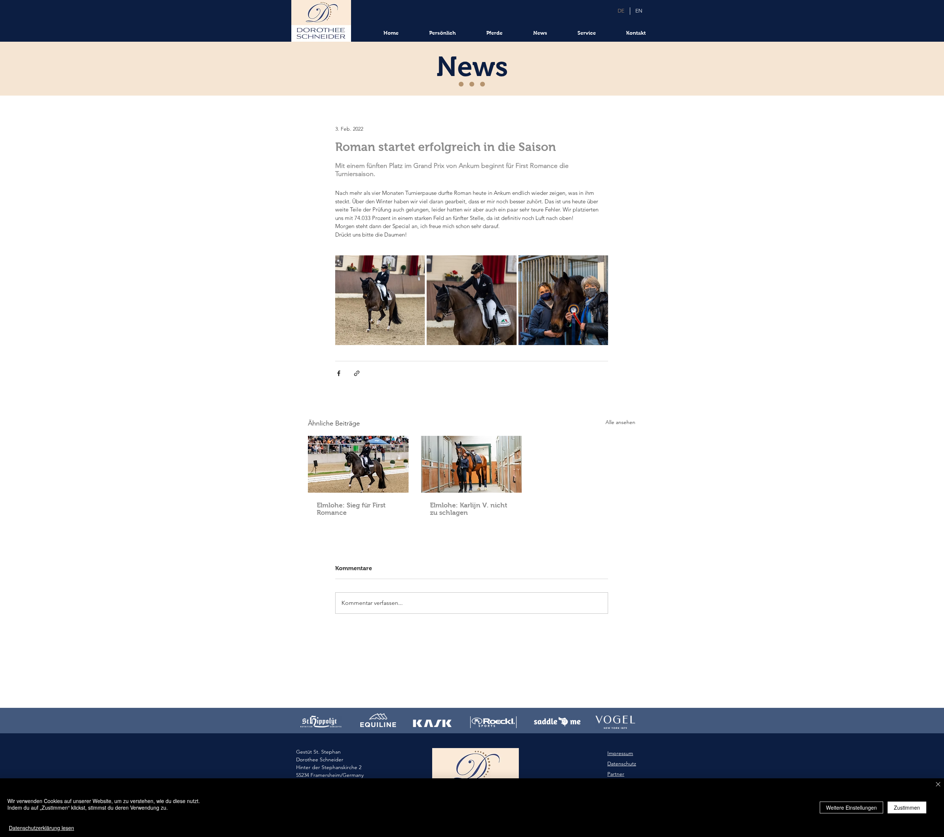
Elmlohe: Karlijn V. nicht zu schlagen (468, 509)
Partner (615, 774)
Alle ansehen (620, 422)
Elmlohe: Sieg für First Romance (351, 509)
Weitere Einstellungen (851, 807)
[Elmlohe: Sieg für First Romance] (358, 464)
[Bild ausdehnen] (380, 300)
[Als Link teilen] (356, 373)
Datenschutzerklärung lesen (41, 827)
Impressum (620, 753)
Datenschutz (621, 763)
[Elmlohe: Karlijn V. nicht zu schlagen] (471, 464)
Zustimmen (907, 807)
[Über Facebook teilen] (338, 373)
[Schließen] (938, 785)
